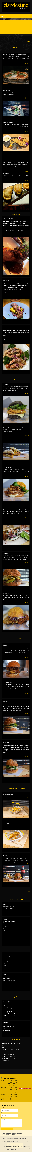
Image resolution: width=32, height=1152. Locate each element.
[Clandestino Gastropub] (16, 7)
